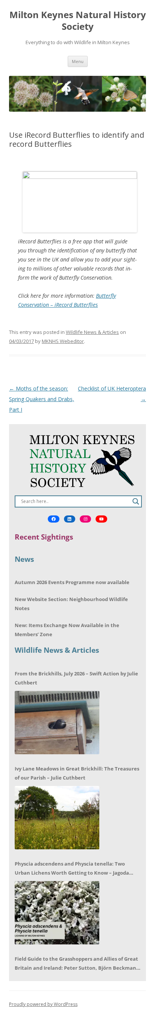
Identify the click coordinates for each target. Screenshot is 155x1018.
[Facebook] (53, 519)
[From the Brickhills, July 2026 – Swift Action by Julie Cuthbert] (57, 722)
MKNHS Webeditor (63, 341)
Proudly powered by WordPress (43, 1004)
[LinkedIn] (69, 519)
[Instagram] (85, 519)
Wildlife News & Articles (92, 332)
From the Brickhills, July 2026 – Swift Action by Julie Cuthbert (76, 678)
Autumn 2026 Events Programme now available (72, 582)
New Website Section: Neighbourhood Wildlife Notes (71, 604)
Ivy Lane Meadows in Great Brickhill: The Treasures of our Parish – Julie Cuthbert (77, 773)
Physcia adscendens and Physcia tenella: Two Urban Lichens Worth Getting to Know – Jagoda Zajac (72, 868)
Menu (78, 61)
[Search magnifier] (136, 501)
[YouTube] (101, 519)
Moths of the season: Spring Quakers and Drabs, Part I (41, 399)
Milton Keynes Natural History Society (77, 20)
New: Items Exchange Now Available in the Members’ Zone (67, 630)
